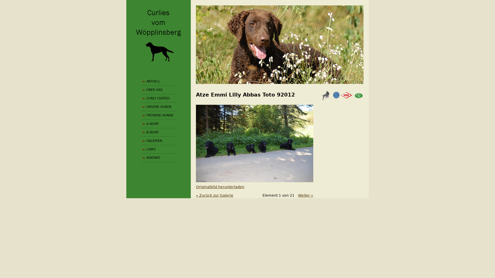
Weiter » (305, 195)
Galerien (154, 141)
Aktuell (153, 81)
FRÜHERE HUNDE (160, 115)
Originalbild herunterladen (220, 187)
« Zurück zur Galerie (214, 195)
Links (151, 149)
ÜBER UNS (154, 90)
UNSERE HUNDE (159, 107)
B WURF (152, 132)
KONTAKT (153, 158)
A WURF (152, 124)
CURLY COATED (157, 98)
